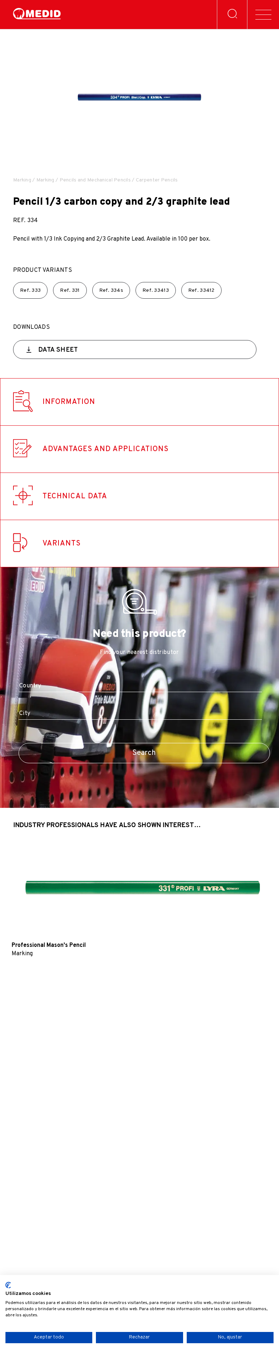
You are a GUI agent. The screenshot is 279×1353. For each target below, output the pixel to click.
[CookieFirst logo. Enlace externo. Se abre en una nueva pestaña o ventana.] (8, 1285)
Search (144, 753)
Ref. (30, 290)
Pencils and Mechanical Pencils (95, 180)
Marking (22, 180)
